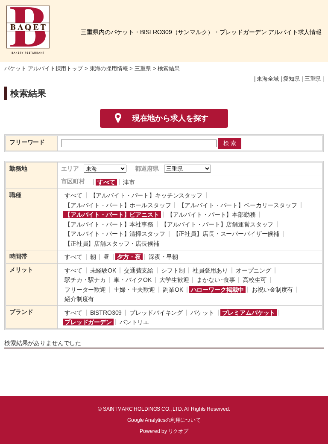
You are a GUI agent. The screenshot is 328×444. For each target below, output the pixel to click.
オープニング (253, 270)
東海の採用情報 (109, 69)
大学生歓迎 (174, 279)
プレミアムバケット (248, 312)
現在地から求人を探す (170, 118)
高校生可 (254, 279)
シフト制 (172, 270)
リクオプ (178, 431)
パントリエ (134, 322)
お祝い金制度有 (272, 289)
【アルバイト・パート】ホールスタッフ (117, 205)
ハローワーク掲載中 (217, 289)
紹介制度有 (79, 299)
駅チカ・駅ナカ (85, 279)
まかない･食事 (215, 279)
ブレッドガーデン (88, 322)
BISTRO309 (106, 312)
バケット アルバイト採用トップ (43, 69)
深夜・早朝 (163, 256)
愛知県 (291, 79)
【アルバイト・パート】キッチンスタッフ (146, 195)
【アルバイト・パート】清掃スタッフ (114, 233)
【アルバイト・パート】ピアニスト (111, 214)
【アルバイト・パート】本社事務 (108, 224)
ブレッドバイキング (156, 312)
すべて (106, 182)
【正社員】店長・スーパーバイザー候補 (226, 233)
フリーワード (27, 142)
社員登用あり (210, 270)
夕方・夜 (129, 256)
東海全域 (267, 79)
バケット (202, 312)
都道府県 (146, 168)
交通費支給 (138, 270)
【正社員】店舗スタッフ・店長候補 (111, 243)
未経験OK (103, 270)
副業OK (173, 289)
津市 (129, 182)
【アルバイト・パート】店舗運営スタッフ (217, 224)
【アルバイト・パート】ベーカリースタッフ (238, 205)
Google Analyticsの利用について (164, 420)
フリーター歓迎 (85, 289)
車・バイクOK (133, 279)
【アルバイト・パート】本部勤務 (211, 214)
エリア (70, 168)
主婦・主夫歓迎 (134, 289)
